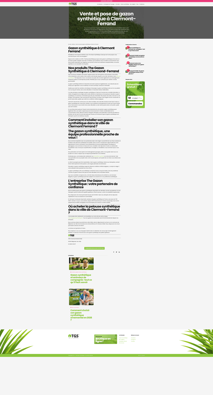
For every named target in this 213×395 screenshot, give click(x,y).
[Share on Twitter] (116, 252)
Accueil (69, 44)
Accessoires (100, 4)
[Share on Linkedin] (119, 252)
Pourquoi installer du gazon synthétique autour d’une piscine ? (136, 72)
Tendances (141, 4)
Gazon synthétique (125, 4)
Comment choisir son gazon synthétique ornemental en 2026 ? (81, 315)
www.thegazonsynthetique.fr (75, 218)
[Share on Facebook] (114, 252)
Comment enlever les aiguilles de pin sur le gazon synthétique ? (136, 64)
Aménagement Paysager (109, 4)
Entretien (118, 4)
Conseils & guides (74, 272)
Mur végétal (132, 4)
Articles (73, 44)
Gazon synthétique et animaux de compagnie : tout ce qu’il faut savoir (81, 278)
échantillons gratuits (99, 156)
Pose (137, 4)
